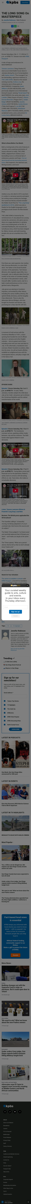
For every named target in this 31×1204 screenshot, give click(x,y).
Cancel (15, 616)
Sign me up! (15, 612)
